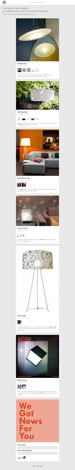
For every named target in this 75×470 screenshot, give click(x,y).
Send (19, 458)
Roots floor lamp (23, 178)
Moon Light (21, 316)
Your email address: (24, 450)
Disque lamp (22, 64)
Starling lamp (22, 112)
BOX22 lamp (22, 380)
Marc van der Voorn (37, 2)
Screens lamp (22, 228)
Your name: (21, 445)
